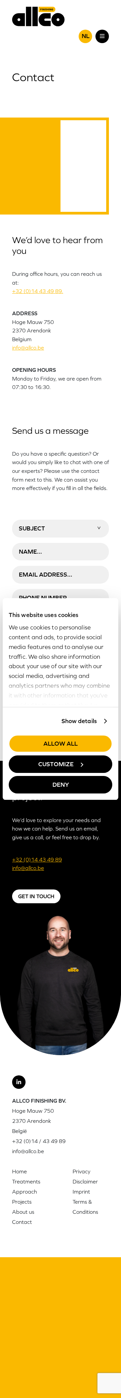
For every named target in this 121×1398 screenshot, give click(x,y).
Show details (79, 720)
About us (23, 1212)
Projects (22, 1202)
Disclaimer (85, 1181)
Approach (24, 1192)
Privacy (81, 1171)
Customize (56, 764)
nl (85, 35)
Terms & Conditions (85, 1207)
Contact (22, 1222)
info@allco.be (28, 348)
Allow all (60, 743)
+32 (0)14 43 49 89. (37, 291)
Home (19, 1171)
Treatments (26, 1181)
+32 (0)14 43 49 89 (37, 859)
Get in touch (36, 896)
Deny (60, 784)
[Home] (38, 15)
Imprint (81, 1192)
